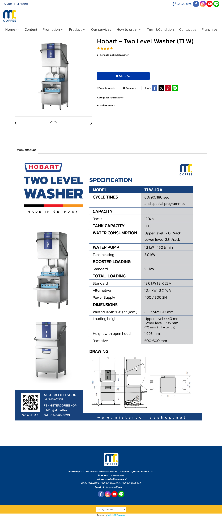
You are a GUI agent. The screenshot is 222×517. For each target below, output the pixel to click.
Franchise (209, 29)
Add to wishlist (108, 88)
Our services (101, 29)
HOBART (110, 105)
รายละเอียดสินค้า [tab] (26, 150)
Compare (130, 88)
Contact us (187, 29)
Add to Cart (124, 76)
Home (10, 29)
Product (76, 29)
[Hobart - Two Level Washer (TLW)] (53, 77)
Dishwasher (117, 97)
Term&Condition (160, 29)
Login (9, 3)
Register (23, 3)
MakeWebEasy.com (116, 515)
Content (30, 29)
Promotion (52, 29)
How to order (128, 29)
